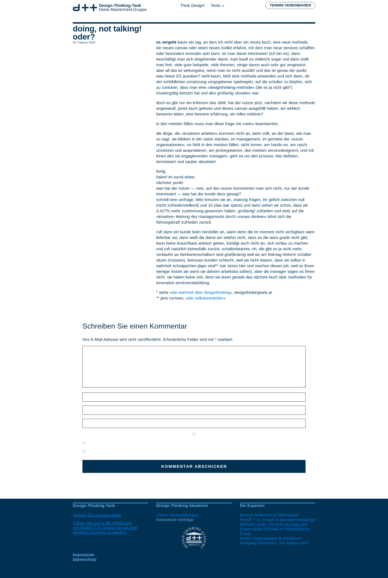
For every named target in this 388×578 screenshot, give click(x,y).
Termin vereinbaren (290, 5)
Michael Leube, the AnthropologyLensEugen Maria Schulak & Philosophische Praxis (275, 529)
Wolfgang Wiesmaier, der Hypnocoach (274, 543)
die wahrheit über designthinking (201, 292)
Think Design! (192, 5)
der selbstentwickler (205, 298)
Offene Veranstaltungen (177, 515)
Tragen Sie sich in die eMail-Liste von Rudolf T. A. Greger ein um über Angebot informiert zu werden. (105, 527)
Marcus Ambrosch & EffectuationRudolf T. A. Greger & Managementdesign (277, 517)
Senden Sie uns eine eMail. (97, 515)
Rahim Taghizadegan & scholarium (271, 538)
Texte (215, 5)
